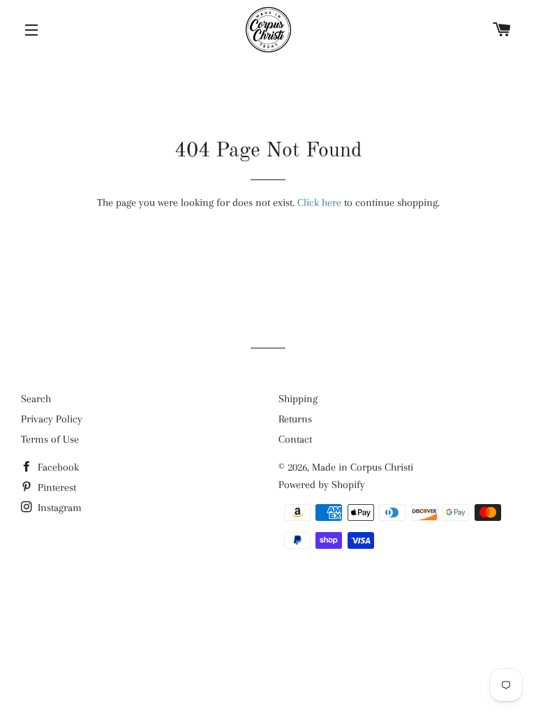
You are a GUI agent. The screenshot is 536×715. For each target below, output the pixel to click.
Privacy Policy (51, 419)
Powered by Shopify (321, 484)
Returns (295, 419)
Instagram (58, 507)
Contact (295, 439)
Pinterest (55, 487)
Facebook (57, 467)
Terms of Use (50, 439)
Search (36, 398)
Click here (319, 202)
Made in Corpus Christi (362, 467)
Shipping (298, 398)
